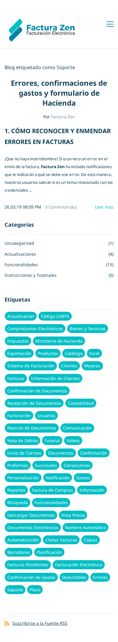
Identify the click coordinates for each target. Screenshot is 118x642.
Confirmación (93, 453)
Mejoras (92, 366)
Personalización (23, 478)
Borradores (18, 552)
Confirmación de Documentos (37, 391)
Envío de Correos (24, 453)
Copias (90, 540)
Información (92, 490)
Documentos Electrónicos (32, 527)
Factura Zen (63, 117)
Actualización (20, 316)
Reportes (16, 490)
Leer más (104, 207)
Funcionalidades (21, 264)
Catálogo (74, 353)
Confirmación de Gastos (31, 577)
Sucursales (46, 465)
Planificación (49, 552)
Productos (48, 353)
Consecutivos (77, 465)
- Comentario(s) (59, 207)
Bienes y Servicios (88, 328)
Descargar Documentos (31, 515)
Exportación (19, 353)
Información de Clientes (55, 378)
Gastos (83, 478)
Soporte (15, 589)
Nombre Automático (85, 527)
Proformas (17, 465)
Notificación (58, 478)
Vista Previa (73, 515)
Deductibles (74, 577)
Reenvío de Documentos (31, 428)
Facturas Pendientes (27, 564)
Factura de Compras (52, 490)
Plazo (35, 589)
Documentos (61, 453)
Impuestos (18, 341)
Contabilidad (81, 403)
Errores (100, 577)
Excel (94, 353)
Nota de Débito (22, 440)
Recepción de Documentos (34, 403)
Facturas (16, 378)
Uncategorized (19, 243)
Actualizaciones (20, 254)
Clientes (69, 366)
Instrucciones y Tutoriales (31, 275)
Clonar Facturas (61, 540)
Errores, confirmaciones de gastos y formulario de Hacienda (59, 93)
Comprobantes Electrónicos (35, 328)
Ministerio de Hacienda (59, 341)
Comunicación (77, 428)
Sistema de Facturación (30, 366)
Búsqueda (17, 502)
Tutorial (52, 440)
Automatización (23, 540)
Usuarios (46, 415)
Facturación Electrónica (78, 564)
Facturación (19, 415)
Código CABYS (55, 316)
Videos (73, 440)
